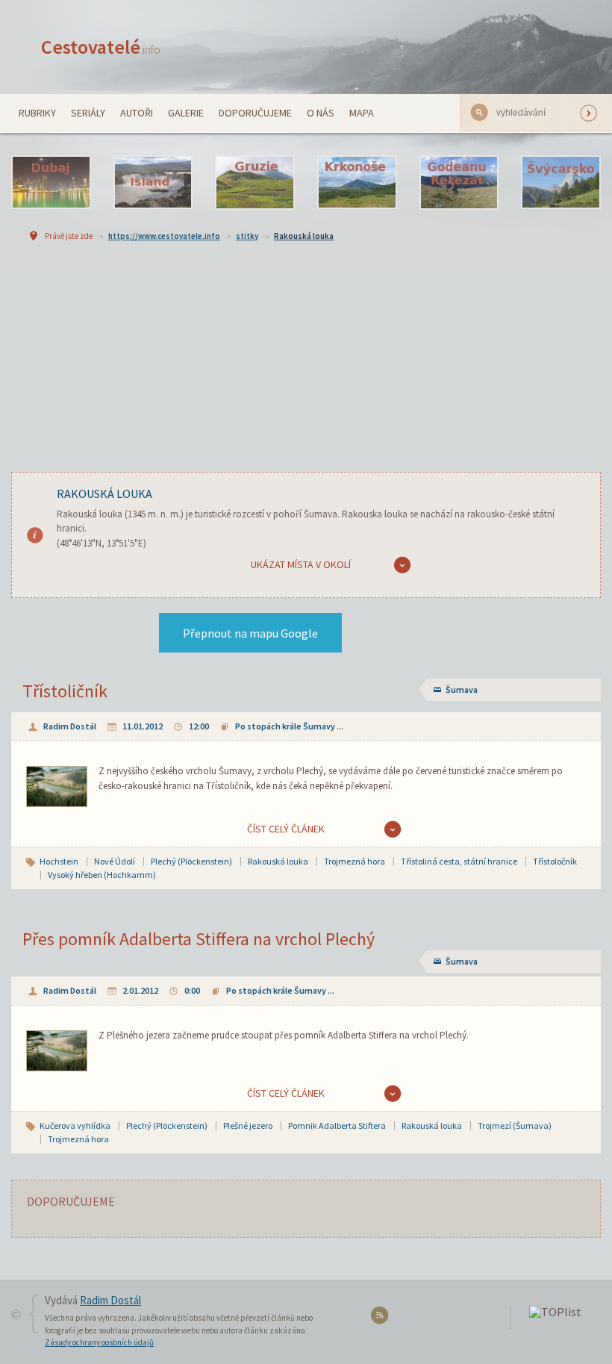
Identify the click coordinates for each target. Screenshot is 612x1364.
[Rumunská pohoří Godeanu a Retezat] (459, 182)
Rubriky (37, 112)
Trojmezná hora (354, 861)
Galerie (186, 112)
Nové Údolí (114, 861)
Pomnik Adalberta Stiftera (337, 1125)
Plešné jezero (247, 1125)
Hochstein (59, 861)
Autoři (136, 112)
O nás (320, 112)
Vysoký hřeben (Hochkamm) (102, 874)
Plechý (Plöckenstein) (191, 861)
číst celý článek (286, 828)
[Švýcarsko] (561, 182)
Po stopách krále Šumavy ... (289, 726)
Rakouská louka (304, 236)
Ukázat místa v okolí (301, 564)
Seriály (88, 112)
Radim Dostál (69, 726)
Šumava (462, 689)
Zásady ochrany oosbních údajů (99, 1342)
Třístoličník (64, 691)
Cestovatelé (100, 46)
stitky (247, 236)
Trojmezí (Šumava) (515, 1125)
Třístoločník (555, 861)
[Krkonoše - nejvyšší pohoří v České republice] (357, 182)
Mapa (361, 112)
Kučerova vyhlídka (75, 1125)
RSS (381, 1318)
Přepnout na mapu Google (250, 633)
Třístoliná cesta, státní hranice (459, 861)
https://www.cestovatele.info (164, 236)
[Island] (153, 182)
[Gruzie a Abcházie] (255, 182)
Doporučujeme (255, 112)
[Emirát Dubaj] (51, 182)
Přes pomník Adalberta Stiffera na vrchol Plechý (198, 938)
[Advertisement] (306, 371)
